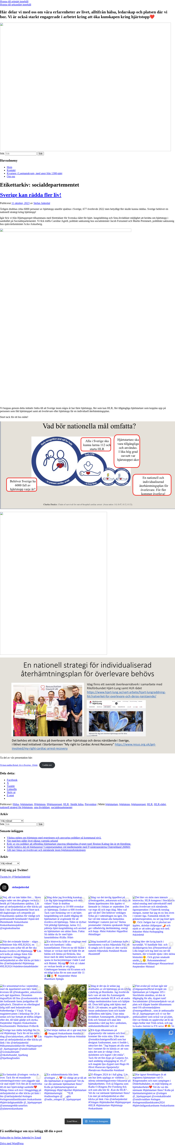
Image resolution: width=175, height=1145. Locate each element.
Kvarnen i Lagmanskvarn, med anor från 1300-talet (34, 173)
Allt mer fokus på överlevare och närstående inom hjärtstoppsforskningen (46, 850)
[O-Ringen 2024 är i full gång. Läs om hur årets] (109, 1094)
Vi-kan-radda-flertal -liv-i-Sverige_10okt (19, 765)
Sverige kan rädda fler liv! (30, 195)
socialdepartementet (61, 807)
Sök (2, 153)
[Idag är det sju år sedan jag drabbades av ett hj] (109, 1005)
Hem (9, 167)
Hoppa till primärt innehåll (14, 1)
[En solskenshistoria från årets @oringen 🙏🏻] (65, 1094)
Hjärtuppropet (54, 804)
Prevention (90, 804)
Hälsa (16, 804)
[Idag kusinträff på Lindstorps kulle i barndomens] (109, 961)
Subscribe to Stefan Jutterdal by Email (20, 1137)
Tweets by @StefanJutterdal (15, 876)
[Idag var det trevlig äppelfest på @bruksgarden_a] (109, 917)
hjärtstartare (26, 804)
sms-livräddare (42, 807)
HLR (66, 804)
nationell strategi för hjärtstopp (16, 807)
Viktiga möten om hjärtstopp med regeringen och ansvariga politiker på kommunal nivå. (54, 837)
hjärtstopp (124, 804)
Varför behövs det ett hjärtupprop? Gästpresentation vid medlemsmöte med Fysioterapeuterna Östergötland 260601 (68, 846)
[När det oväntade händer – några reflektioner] (21, 961)
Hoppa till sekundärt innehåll (15, 4)
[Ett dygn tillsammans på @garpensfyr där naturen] (109, 1050)
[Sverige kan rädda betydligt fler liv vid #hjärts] (21, 1050)
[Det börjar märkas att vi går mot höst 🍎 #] (65, 1050)
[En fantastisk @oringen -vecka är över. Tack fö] (21, 1094)
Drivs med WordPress (12, 1143)
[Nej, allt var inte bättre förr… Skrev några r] (21, 917)
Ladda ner (47, 765)
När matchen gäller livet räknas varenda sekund (32, 840)
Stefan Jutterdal (41, 203)
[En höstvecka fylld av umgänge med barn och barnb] (65, 961)
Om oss (11, 176)
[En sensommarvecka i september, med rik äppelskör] (21, 1005)
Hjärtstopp (39, 804)
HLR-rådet (160, 804)
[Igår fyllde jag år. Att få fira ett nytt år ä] (65, 1005)
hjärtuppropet (138, 804)
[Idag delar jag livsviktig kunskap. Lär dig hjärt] (65, 917)
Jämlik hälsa (76, 804)
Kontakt (11, 170)
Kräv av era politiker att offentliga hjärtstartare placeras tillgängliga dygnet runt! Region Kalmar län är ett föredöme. (69, 843)
